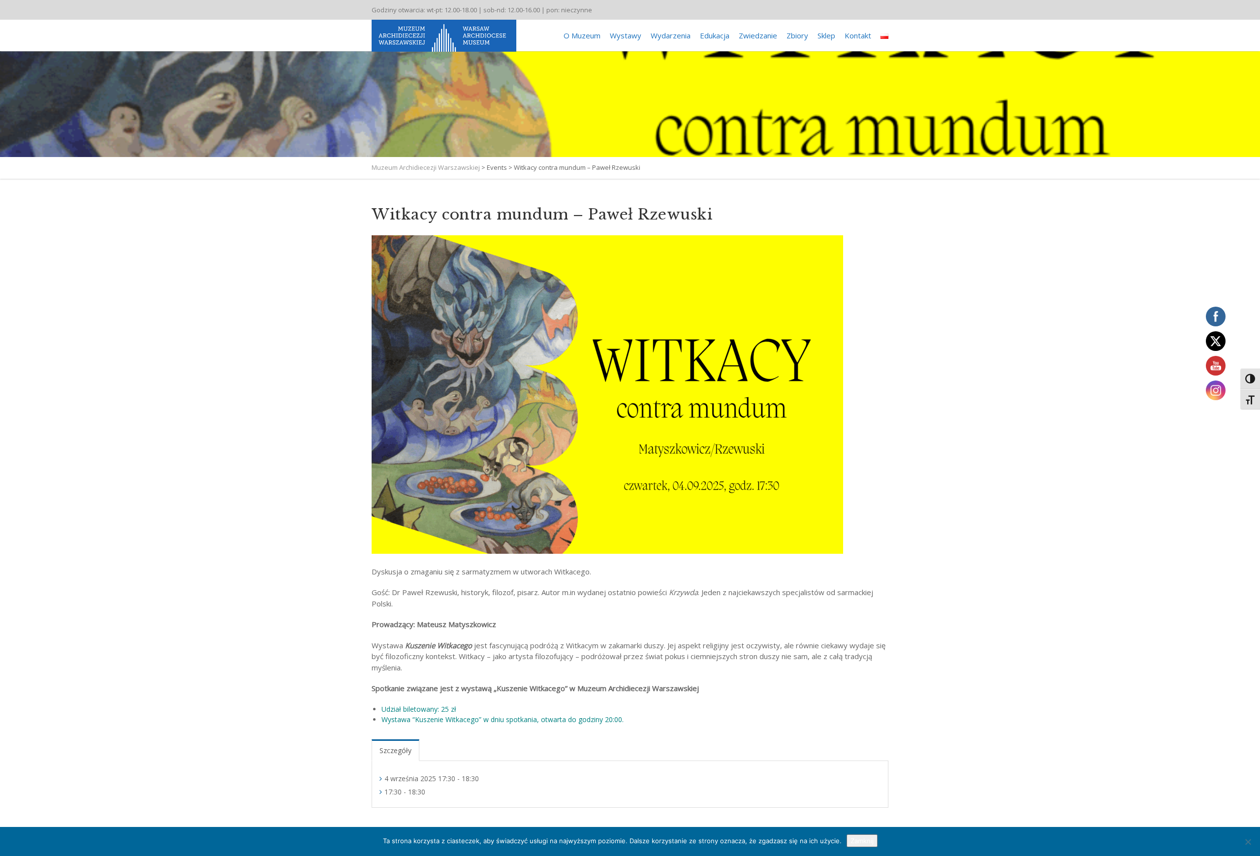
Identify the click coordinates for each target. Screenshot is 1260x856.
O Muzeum (582, 35)
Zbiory (797, 35)
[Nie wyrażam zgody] (1248, 842)
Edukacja (714, 35)
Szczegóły (395, 750)
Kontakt (858, 35)
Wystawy (625, 35)
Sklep (826, 35)
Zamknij (862, 841)
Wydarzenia (671, 35)
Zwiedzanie (758, 35)
